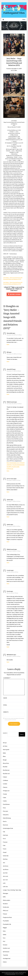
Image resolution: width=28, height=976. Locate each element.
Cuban (4, 797)
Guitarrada (5, 855)
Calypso (5, 777)
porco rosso (10, 478)
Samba (4, 934)
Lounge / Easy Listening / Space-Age (12, 890)
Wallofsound (10, 402)
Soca (4, 938)
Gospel (4, 852)
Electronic (5, 825)
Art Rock (5, 746)
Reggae (5, 927)
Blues (4, 756)
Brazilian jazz (6, 770)
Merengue (5, 893)
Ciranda (5, 794)
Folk (4, 831)
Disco (4, 807)
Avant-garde (6, 749)
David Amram (6, 804)
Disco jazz (5, 811)
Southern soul (6, 948)
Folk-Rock (5, 835)
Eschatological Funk (8, 828)
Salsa (4, 931)
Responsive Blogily (10, 973)
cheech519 (10, 369)
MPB (4, 897)
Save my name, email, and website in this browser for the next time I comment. (14, 719)
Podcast (5, 914)
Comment (7, 678)
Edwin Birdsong (7, 818)
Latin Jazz (5, 886)
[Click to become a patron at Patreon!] (14, 296)
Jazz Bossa (5, 869)
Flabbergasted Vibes (14, 13)
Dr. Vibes (14, 70)
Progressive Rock (7, 917)
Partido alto (6, 907)
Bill (7, 352)
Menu (23, 19)
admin (8, 499)
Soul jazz (5, 944)
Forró (4, 838)
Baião (4, 753)
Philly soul (5, 910)
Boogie (5, 760)
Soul (4, 941)
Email (5, 705)
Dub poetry (6, 814)
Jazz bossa (5, 866)
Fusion (4, 848)
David (8, 591)
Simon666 (9, 333)
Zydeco (5, 962)
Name (5, 698)
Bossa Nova (6, 763)
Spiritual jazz (6, 951)
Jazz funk (5, 873)
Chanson (5, 787)
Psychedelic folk (7, 924)
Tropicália (5, 955)
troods (9, 570)
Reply (8, 344)
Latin (4, 883)
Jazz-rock (5, 879)
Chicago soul (6, 790)
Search (5, 733)
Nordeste (5, 903)
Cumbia (5, 801)
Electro (5, 821)
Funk (4, 845)
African (5, 742)
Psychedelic (6, 920)
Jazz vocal (5, 876)
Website (5, 712)
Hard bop (5, 859)
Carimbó (5, 783)
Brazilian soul (6, 773)
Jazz (4, 862)
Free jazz (5, 842)
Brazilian (5, 766)
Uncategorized (6, 958)
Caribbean (5, 780)
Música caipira (6, 900)
